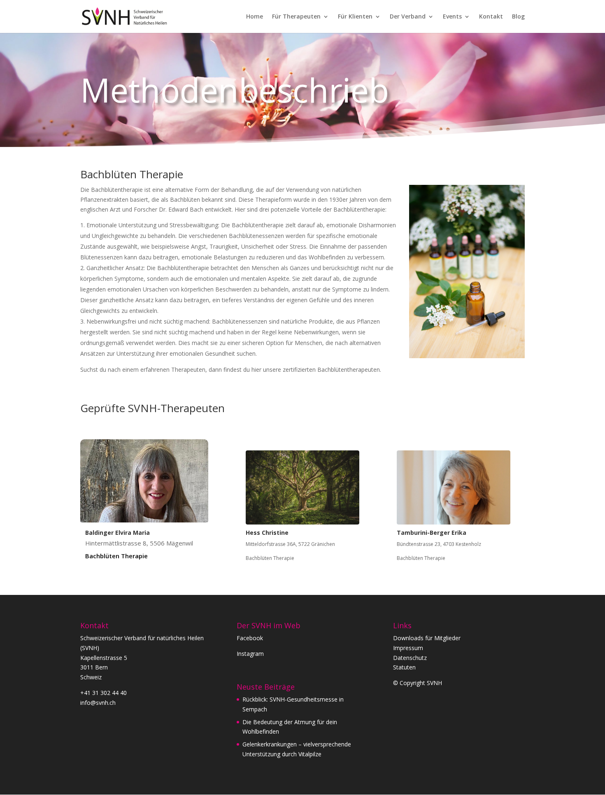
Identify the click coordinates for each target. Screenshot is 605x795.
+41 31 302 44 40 (103, 693)
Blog (518, 17)
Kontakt (491, 17)
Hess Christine (267, 532)
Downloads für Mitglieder (427, 638)
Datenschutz (410, 658)
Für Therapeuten (296, 17)
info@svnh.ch (98, 702)
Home (254, 17)
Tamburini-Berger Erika (431, 532)
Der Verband (408, 17)
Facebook (250, 638)
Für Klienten (355, 17)
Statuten (404, 667)
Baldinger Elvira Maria (117, 532)
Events (452, 17)
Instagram (250, 653)
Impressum (408, 648)
